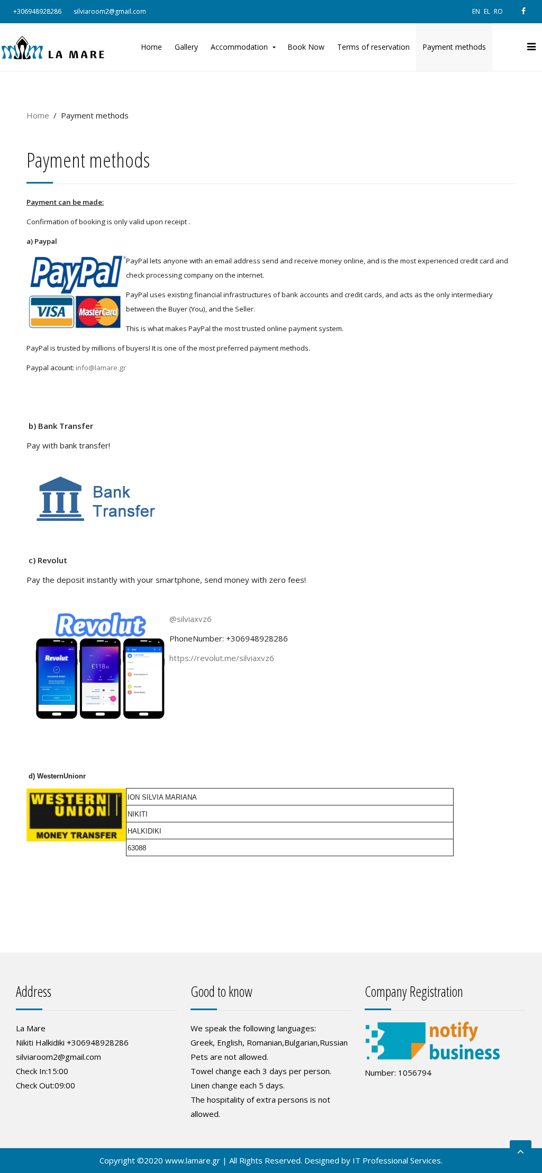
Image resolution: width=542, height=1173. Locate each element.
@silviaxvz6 (190, 618)
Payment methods (454, 47)
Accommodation (239, 47)
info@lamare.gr (101, 367)
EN (477, 11)
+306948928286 (37, 11)
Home (151, 47)
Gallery (186, 47)
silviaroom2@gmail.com (110, 11)
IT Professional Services (397, 1160)
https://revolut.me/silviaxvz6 (221, 658)
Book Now (305, 47)
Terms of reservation (373, 47)
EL (488, 11)
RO (498, 11)
